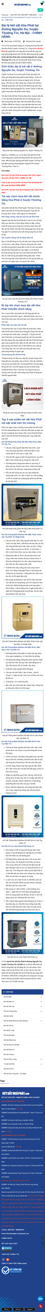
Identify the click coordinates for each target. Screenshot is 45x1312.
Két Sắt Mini (8, 997)
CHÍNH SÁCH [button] (7, 1238)
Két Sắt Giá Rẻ (8, 1016)
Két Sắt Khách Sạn (10, 1040)
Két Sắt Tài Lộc (9, 1025)
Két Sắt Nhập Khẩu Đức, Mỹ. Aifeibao (16, 1021)
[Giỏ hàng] (41, 4)
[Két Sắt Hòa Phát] (16, 1093)
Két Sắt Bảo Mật (9, 1035)
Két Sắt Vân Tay (9, 1006)
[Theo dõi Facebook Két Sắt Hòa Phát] (3, 1259)
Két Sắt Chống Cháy (10, 1011)
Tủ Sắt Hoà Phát (9, 1064)
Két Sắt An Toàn (9, 1030)
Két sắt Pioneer (9, 1069)
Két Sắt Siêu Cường (10, 1059)
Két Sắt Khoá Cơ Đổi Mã (11, 1045)
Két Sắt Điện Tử (9, 1001)
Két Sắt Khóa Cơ (9, 1049)
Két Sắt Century (9, 1054)
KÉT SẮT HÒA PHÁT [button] (9, 1244)
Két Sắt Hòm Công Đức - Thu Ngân (15, 1073)
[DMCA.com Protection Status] (7, 1249)
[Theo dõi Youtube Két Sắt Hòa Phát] (7, 1259)
